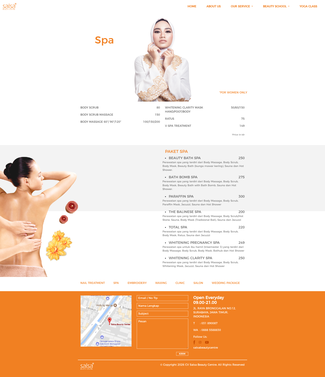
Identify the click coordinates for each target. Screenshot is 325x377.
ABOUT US (214, 6)
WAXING (161, 283)
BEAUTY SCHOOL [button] (275, 6)
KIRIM (182, 353)
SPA (116, 283)
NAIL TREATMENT (92, 283)
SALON (198, 283)
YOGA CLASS (308, 6)
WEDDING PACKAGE (226, 283)
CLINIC (180, 283)
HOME (192, 6)
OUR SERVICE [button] (241, 6)
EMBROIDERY (137, 283)
